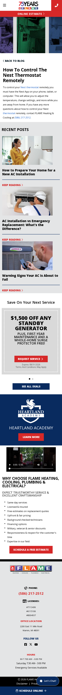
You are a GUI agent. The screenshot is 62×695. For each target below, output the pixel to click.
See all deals (31, 386)
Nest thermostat (29, 87)
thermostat (9, 113)
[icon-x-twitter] (30, 644)
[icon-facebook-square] (25, 644)
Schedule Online (31, 690)
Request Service (29, 359)
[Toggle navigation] (4, 5)
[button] (29, 379)
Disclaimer (22, 683)
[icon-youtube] (36, 644)
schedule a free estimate (31, 549)
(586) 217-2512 (23, 117)
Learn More (31, 437)
